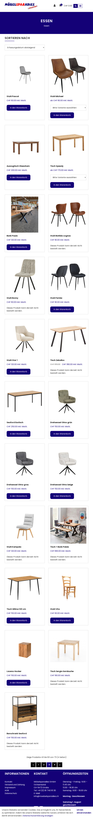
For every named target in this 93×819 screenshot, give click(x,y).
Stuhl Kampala (14, 546)
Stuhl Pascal (13, 96)
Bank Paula (12, 235)
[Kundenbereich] (55, 5)
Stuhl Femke (56, 298)
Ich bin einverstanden (84, 811)
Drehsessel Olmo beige (61, 484)
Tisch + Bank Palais (59, 546)
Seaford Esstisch (15, 422)
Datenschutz (11, 793)
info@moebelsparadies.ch (46, 796)
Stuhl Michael (56, 96)
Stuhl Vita (55, 609)
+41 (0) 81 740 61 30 (47, 790)
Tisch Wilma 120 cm (16, 609)
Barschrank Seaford (17, 733)
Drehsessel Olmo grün (61, 422)
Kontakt (8, 781)
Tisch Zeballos (57, 360)
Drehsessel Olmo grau (18, 484)
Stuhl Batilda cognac (60, 235)
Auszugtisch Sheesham (18, 166)
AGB (7, 790)
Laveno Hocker (14, 671)
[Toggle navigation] (80, 6)
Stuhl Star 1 (12, 360)
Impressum (10, 787)
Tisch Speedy (56, 166)
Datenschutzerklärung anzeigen (38, 815)
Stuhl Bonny (12, 298)
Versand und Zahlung (15, 784)
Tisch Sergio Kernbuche (62, 671)
